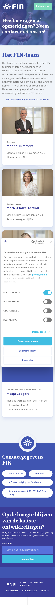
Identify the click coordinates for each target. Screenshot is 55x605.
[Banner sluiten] (51, 242)
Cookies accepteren (27, 341)
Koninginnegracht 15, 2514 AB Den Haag (27, 493)
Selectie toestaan (27, 350)
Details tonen (39, 332)
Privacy (45, 591)
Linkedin (39, 473)
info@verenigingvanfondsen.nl (25, 482)
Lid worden (43, 6)
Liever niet (27, 360)
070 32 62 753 (16, 473)
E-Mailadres (7, 543)
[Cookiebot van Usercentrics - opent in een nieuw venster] (32, 242)
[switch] (47, 301)
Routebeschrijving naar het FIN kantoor (27, 99)
